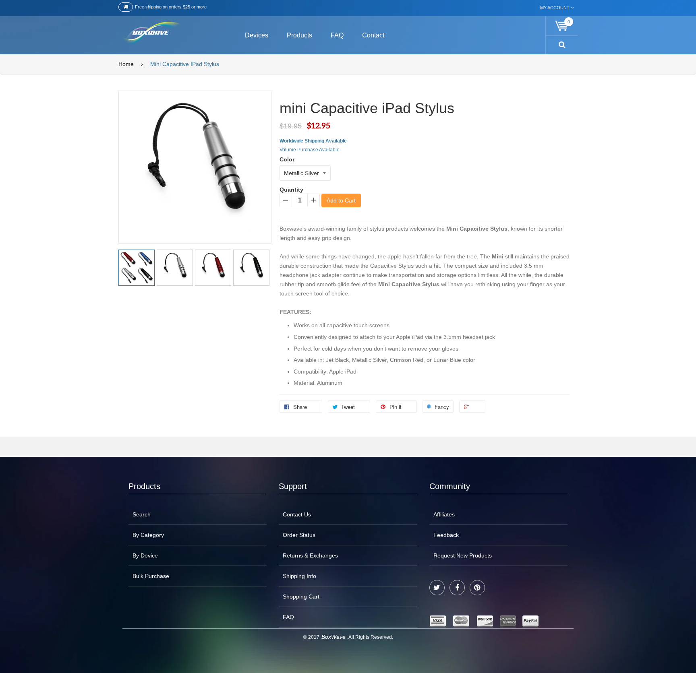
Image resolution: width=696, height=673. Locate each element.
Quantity (291, 189)
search (142, 514)
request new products (462, 555)
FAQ (288, 617)
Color (287, 159)
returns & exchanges (310, 555)
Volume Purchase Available (310, 150)
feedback (446, 535)
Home (126, 64)
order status (299, 535)
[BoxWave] (150, 34)
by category (148, 535)
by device (145, 555)
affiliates (444, 514)
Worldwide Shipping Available (313, 141)
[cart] (562, 26)
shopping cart (301, 596)
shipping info (299, 576)
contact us (297, 514)
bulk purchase (151, 576)
